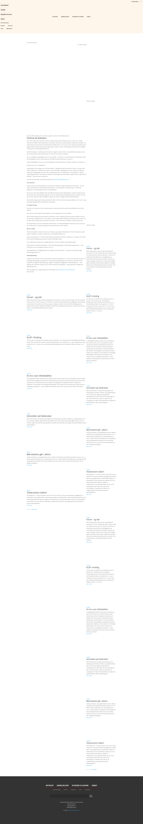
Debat (3, 19)
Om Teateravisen (5, 22)
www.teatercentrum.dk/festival (66, 270)
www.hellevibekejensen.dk (61, 179)
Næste (35, 509)
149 (32, 509)
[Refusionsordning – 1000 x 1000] (101, 99)
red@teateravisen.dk (73, 810)
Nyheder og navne (78, 16)
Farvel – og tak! (34, 297)
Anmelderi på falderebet (39, 415)
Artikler (3, 10)
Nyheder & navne (6, 14)
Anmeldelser (5, 5)
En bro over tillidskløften (39, 375)
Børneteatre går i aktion (39, 454)
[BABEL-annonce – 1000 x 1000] (101, 68)
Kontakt (3, 25)
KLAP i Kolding (34, 337)
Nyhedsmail (9, 28)
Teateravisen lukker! (37, 492)
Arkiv (2, 28)
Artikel (28, 295)
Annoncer (10, 25)
